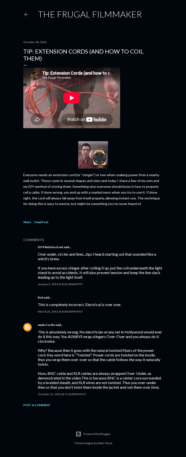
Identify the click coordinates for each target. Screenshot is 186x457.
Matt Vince (105, 443)
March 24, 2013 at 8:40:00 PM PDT (60, 311)
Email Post (41, 222)
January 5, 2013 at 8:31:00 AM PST (60, 284)
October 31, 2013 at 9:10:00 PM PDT (62, 394)
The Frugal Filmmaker (90, 14)
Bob (40, 297)
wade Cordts (46, 325)
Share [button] (27, 222)
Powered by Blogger (97, 434)
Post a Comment (37, 405)
